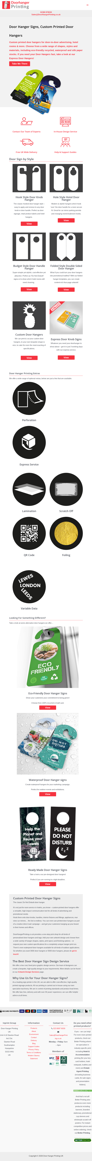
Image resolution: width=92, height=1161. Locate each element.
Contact (34, 1037)
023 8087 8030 (59, 1028)
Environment (33, 1034)
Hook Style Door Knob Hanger (29, 198)
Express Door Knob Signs (66, 339)
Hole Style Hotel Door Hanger (66, 198)
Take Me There (19, 63)
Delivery (34, 1040)
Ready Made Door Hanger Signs (47, 870)
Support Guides (33, 1046)
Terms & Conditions (34, 1052)
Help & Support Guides (65, 152)
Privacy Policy (33, 1049)
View (29, 224)
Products (34, 1028)
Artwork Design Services (28, 972)
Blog (33, 1043)
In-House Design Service (65, 131)
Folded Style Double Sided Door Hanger (66, 267)
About (34, 1031)
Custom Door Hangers (29, 334)
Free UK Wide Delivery (26, 152)
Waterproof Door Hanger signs (48, 780)
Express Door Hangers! (21, 58)
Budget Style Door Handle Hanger (29, 267)
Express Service (29, 464)
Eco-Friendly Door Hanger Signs (47, 693)
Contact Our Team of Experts (27, 131)
